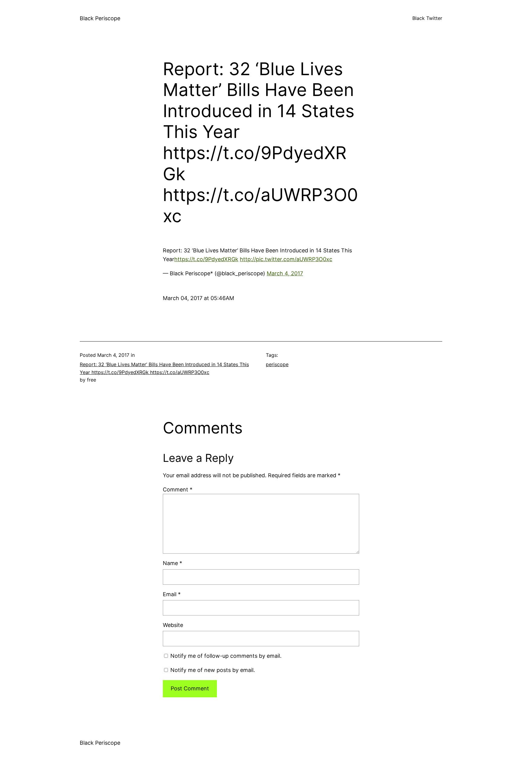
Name (172, 563)
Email (172, 594)
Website (173, 625)
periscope (277, 364)
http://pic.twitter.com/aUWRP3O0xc (286, 259)
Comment (177, 489)
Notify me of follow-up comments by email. (226, 656)
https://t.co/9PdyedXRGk (206, 259)
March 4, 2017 (285, 273)
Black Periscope (100, 18)
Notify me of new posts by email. (212, 670)
